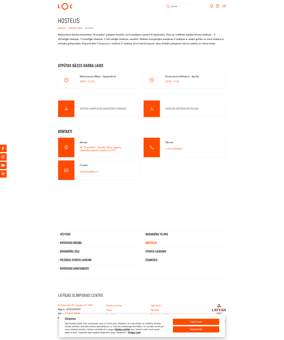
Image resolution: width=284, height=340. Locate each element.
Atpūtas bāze (75, 28)
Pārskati (155, 310)
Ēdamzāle (152, 260)
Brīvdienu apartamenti (74, 269)
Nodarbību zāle (70, 251)
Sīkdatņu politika (122, 329)
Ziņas (109, 310)
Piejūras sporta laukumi (76, 260)
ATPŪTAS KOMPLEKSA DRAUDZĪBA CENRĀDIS (103, 108)
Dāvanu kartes (114, 305)
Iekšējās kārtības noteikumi (182, 108)
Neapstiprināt (196, 329)
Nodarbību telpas (157, 234)
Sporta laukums (156, 251)
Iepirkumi (156, 305)
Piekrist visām (196, 322)
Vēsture (65, 234)
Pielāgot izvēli (134, 332)
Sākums (62, 28)
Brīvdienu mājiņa (71, 243)
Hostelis (89, 28)
